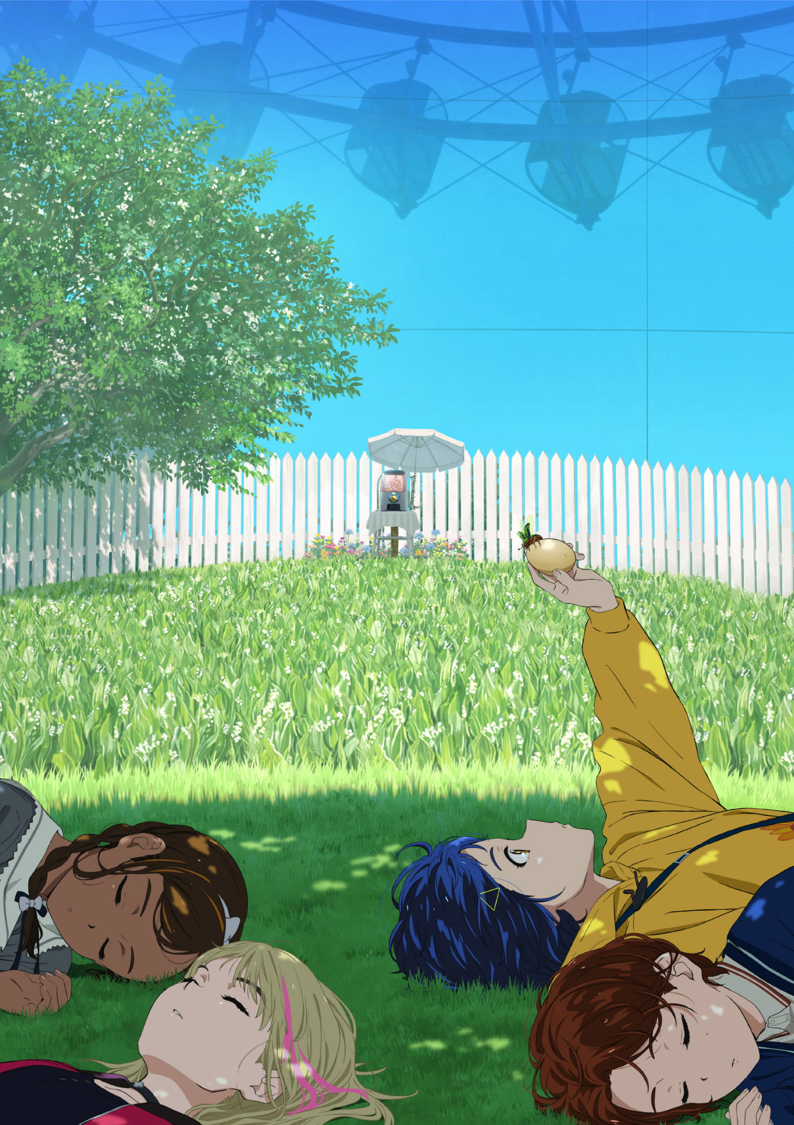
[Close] (766, 28)
